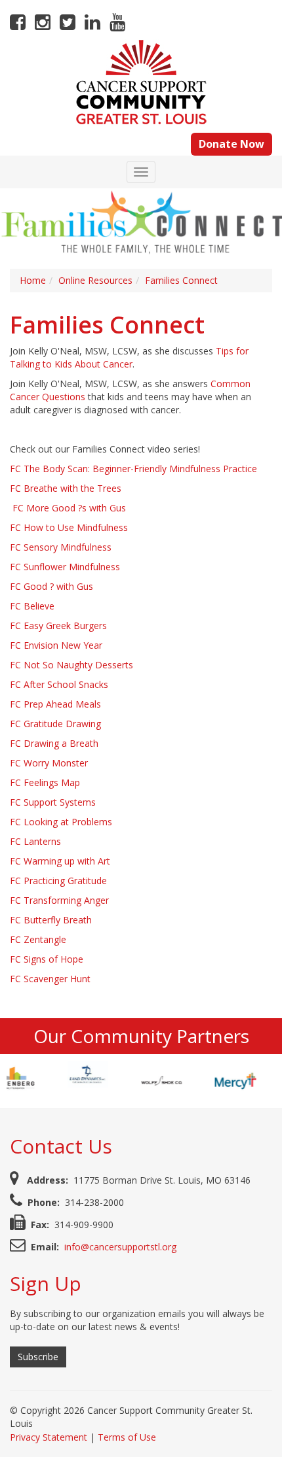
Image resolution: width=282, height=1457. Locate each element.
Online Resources (95, 280)
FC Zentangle (38, 939)
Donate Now (231, 144)
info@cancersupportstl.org (120, 1247)
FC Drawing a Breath (54, 743)
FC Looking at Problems (61, 821)
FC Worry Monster (49, 763)
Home (33, 280)
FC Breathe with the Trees (65, 488)
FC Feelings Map (45, 782)
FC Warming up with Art (60, 861)
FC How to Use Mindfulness (69, 527)
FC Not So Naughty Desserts (71, 665)
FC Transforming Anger (59, 900)
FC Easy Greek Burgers (58, 625)
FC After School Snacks (59, 684)
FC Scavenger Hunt (50, 978)
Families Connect (181, 280)
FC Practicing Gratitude (58, 880)
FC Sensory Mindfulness (60, 547)
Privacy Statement (48, 1437)
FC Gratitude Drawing (55, 723)
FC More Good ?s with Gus (69, 508)
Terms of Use (127, 1437)
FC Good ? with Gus (51, 586)
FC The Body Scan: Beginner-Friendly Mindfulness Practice (133, 468)
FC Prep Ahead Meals (55, 704)
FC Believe (32, 606)
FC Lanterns (35, 841)
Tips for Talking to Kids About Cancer (129, 357)
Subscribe (38, 1356)
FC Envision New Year (56, 645)
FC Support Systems (53, 802)
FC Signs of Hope (46, 959)
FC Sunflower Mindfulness (65, 566)
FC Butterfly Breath (51, 920)
